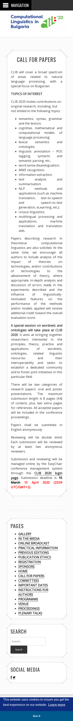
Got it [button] (36, 716)
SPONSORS (26, 566)
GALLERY (24, 534)
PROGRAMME (28, 599)
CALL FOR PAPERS (31, 576)
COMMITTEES (28, 580)
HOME (23, 571)
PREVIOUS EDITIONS (33, 552)
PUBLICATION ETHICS (34, 557)
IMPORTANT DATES (33, 585)
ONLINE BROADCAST (33, 543)
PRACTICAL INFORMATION (38, 548)
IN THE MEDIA (29, 538)
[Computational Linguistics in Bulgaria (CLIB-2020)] (36, 29)
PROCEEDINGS (29, 608)
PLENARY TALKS (30, 613)
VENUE (23, 604)
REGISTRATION (29, 562)
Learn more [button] (56, 704)
